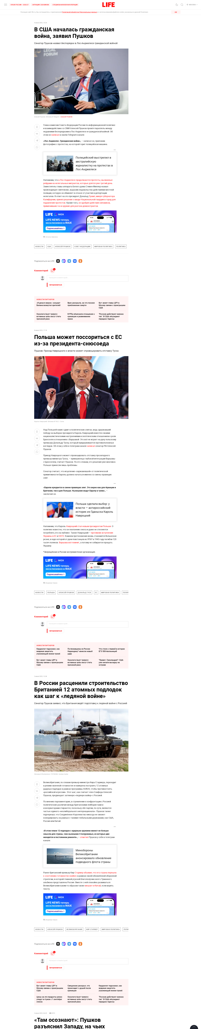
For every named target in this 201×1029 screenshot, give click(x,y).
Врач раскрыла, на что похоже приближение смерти (81, 304)
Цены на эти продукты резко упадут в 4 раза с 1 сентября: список (49, 999)
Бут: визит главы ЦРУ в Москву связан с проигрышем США (112, 305)
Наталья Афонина (51, 237)
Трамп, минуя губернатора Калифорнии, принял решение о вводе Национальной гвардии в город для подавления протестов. (79, 199)
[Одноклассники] (80, 261)
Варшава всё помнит (69, 542)
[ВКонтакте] (74, 261)
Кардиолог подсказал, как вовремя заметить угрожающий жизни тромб (48, 651)
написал (55, 134)
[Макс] (63, 261)
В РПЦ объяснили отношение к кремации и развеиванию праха (81, 316)
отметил (84, 837)
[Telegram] (69, 261)
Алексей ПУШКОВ (66, 117)
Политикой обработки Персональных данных (79, 12)
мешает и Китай (93, 885)
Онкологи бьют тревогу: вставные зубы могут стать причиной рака (49, 316)
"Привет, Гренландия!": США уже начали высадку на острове (111, 662)
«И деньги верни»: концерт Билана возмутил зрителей (48, 304)
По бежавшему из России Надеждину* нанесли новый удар (80, 651)
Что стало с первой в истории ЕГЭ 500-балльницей (112, 650)
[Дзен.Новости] (58, 261)
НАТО (61, 536)
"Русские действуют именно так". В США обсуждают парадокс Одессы (111, 316)
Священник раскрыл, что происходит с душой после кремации (79, 988)
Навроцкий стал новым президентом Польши (88, 526)
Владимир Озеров (51, 583)
